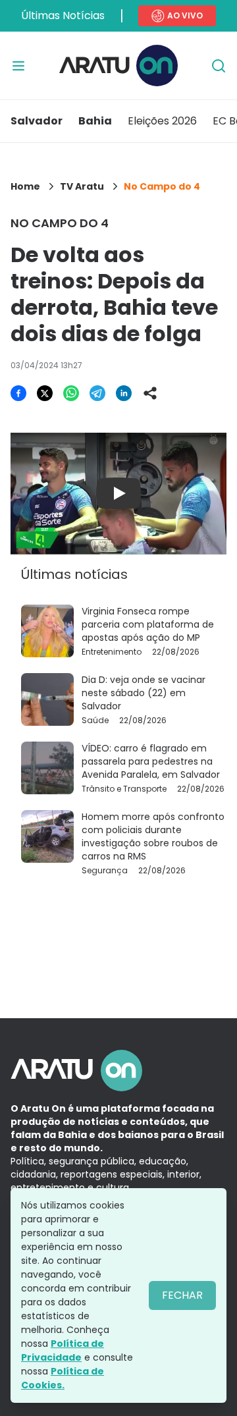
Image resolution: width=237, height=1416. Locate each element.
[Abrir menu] (18, 66)
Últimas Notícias (63, 15)
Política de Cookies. (62, 1378)
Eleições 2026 (162, 120)
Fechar (182, 1295)
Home (25, 186)
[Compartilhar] (150, 393)
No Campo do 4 (162, 186)
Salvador (37, 120)
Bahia (95, 120)
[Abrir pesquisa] (218, 66)
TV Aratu (82, 186)
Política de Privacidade (62, 1350)
